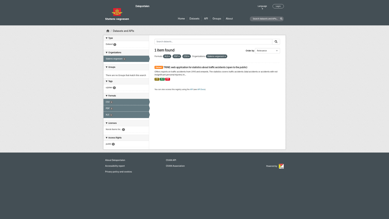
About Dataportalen (115, 160)
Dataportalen (142, 6)
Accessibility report (115, 166)
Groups (217, 18)
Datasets (194, 18)
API (206, 18)
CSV (156, 79)
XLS (162, 79)
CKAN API (171, 160)
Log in (278, 6)
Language (262, 6)
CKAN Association (175, 166)
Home (181, 18)
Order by (250, 50)
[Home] (107, 31)
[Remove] (169, 56)
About (229, 18)
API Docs (201, 89)
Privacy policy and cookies (118, 171)
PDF (167, 79)
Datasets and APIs (123, 31)
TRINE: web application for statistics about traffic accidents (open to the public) (205, 67)
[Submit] (276, 41)
